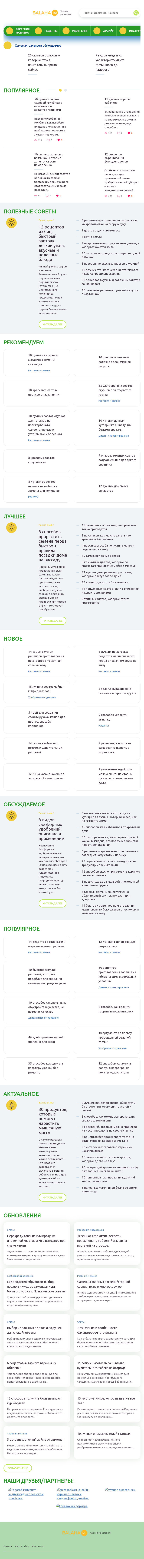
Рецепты (50, 30)
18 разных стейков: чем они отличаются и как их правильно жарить (110, 271)
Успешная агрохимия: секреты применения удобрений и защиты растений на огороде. (102, 1240)
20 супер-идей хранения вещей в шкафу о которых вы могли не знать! (110, 1169)
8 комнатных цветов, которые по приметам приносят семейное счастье (109, 563)
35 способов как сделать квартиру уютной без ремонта (45, 1068)
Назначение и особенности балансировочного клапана (97, 1330)
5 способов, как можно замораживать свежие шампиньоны (108, 1118)
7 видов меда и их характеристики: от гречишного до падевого (110, 62)
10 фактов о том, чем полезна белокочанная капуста (115, 361)
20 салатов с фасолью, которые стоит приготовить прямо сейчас (44, 62)
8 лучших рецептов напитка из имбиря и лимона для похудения (44, 486)
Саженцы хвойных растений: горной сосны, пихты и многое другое (103, 1284)
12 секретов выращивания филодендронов (116, 158)
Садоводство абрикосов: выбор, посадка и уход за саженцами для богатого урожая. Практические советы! (36, 1286)
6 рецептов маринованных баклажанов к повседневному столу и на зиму (110, 853)
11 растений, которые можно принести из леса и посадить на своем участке (109, 1128)
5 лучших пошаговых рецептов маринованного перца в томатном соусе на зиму (117, 658)
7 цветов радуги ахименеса (101, 230)
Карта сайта (22, 1546)
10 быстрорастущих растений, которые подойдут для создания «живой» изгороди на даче (47, 976)
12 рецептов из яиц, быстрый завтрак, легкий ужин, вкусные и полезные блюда (52, 243)
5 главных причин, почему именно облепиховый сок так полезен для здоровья (106, 895)
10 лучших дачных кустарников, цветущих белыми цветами (115, 425)
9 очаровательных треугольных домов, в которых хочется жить (110, 245)
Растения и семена (23, 31)
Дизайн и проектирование (114, 435)
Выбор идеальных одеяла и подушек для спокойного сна (34, 1330)
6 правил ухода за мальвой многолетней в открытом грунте (110, 883)
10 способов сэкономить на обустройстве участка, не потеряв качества (47, 1007)
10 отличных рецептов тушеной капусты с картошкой (110, 291)
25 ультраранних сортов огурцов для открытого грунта (116, 390)
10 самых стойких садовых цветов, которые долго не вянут (106, 1158)
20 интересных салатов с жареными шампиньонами (107, 1148)
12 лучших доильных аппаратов (113, 488)
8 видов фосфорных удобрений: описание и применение (51, 829)
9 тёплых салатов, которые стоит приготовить (105, 600)
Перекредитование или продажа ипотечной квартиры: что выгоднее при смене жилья (36, 1240)
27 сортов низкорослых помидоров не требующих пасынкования (109, 863)
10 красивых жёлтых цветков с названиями (43, 392)
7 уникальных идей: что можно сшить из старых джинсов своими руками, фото (116, 776)
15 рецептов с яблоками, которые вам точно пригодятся (109, 526)
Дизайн (108, 30)
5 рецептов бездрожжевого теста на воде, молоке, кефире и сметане (108, 1138)
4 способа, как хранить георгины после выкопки (116, 1009)
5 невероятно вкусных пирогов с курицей (110, 263)
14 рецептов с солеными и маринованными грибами (47, 944)
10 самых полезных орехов (101, 555)
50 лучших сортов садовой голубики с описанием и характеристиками (48, 104)
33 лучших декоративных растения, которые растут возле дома (107, 574)
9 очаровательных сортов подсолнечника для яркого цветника (117, 460)
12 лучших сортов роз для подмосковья (117, 944)
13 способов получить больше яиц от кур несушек (34, 1401)
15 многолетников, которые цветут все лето (106, 1401)
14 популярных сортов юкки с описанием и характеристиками (110, 590)
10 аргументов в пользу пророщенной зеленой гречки (115, 1037)
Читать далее (52, 324)
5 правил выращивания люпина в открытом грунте (117, 691)
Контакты (37, 1546)
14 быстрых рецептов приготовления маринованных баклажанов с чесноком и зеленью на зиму (110, 909)
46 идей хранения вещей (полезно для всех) (46, 1040)
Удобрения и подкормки (42, 697)
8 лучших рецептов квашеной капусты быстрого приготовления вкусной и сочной (109, 1106)
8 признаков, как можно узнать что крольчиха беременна (106, 537)
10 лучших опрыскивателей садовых (103, 1433)
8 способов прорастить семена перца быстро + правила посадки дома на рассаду (53, 546)
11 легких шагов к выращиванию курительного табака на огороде (101, 1365)
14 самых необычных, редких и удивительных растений (45, 747)
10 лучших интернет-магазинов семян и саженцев (43, 359)
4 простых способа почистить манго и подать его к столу (108, 547)
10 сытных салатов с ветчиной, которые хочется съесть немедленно (48, 160)
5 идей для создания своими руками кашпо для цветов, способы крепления (46, 719)
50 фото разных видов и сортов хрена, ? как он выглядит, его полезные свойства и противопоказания (110, 841)
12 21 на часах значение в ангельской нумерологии (46, 776)
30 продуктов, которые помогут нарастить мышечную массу (53, 1121)
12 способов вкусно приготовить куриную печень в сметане (111, 873)
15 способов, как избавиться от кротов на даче (111, 828)
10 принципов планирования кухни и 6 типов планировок (108, 1179)
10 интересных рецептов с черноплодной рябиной (111, 255)
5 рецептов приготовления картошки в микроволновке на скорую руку (109, 222)
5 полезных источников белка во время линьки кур (110, 1189)
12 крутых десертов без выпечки (105, 582)
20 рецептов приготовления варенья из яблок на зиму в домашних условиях (117, 974)
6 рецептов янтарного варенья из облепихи (31, 1365)
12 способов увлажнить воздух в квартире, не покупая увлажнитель (115, 1068)
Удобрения (80, 30)
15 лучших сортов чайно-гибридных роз (46, 689)
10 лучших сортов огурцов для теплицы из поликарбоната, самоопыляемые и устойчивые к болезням (47, 425)
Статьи (11, 1230)
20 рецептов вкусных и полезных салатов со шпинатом (111, 281)
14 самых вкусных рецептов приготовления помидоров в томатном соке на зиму (46, 658)
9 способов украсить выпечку (113, 717)
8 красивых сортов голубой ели (41, 460)
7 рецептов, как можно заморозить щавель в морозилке (115, 747)
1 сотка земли (92, 236)
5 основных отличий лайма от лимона (34, 1439)
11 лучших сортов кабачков (117, 100)
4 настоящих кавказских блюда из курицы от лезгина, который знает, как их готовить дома (109, 817)
